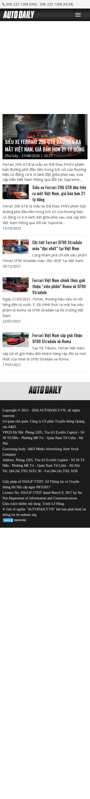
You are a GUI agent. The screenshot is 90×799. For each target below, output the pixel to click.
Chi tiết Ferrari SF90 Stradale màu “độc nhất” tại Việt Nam (57, 245)
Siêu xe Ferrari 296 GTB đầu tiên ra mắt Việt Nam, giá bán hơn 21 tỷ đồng (59, 193)
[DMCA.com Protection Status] (15, 519)
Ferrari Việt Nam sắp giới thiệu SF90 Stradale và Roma (57, 338)
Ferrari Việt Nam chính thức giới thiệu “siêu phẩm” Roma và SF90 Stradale (59, 286)
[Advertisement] (45, 66)
